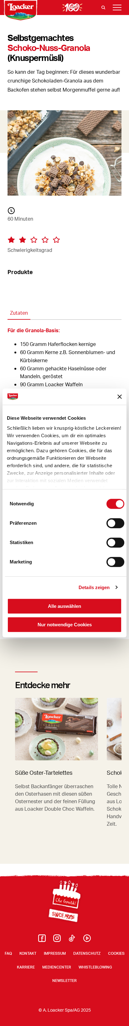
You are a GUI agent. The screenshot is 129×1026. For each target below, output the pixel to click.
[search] (103, 7)
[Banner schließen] (119, 396)
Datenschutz (87, 953)
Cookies (116, 953)
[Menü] (117, 7)
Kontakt (27, 953)
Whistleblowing (95, 967)
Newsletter (64, 980)
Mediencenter (56, 967)
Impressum (55, 953)
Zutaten (19, 312)
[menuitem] (42, 940)
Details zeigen (94, 587)
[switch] (115, 523)
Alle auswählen (64, 606)
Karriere (26, 967)
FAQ (8, 953)
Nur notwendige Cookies (65, 624)
